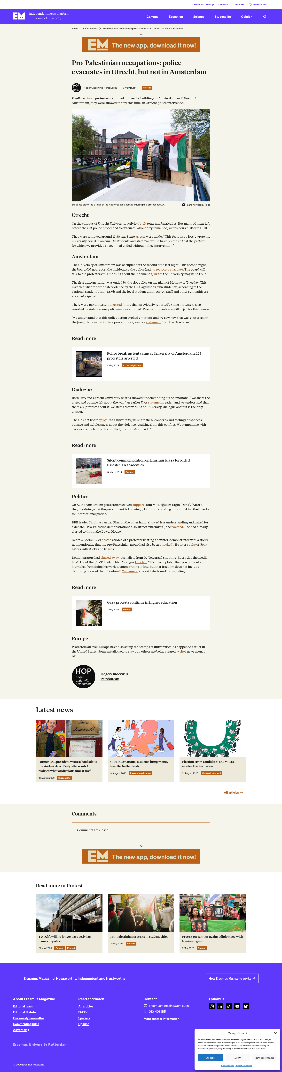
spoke (191, 544)
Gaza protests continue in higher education (142, 602)
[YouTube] (237, 1006)
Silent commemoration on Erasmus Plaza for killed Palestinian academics (148, 462)
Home (75, 28)
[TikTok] (229, 1006)
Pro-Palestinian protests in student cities (139, 937)
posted (106, 540)
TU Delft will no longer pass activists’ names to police (65, 939)
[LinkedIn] (220, 1006)
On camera (130, 571)
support (138, 505)
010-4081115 (157, 1011)
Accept (210, 1057)
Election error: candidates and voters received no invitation (208, 764)
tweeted (177, 527)
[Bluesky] (246, 1006)
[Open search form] (265, 17)
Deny (238, 1057)
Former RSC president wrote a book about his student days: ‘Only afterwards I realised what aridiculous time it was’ (68, 766)
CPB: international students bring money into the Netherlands (139, 764)
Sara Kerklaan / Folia (198, 205)
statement (153, 322)
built (143, 223)
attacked (166, 544)
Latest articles (90, 28)
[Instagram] (212, 1006)
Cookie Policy (227, 1065)
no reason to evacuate (167, 269)
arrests (140, 236)
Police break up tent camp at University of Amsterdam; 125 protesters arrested (154, 355)
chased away (110, 557)
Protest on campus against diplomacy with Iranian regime (212, 939)
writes (158, 274)
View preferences (264, 1057)
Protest (147, 87)
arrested (116, 305)
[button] (275, 1033)
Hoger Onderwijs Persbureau (101, 88)
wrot (102, 420)
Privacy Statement (243, 1065)
